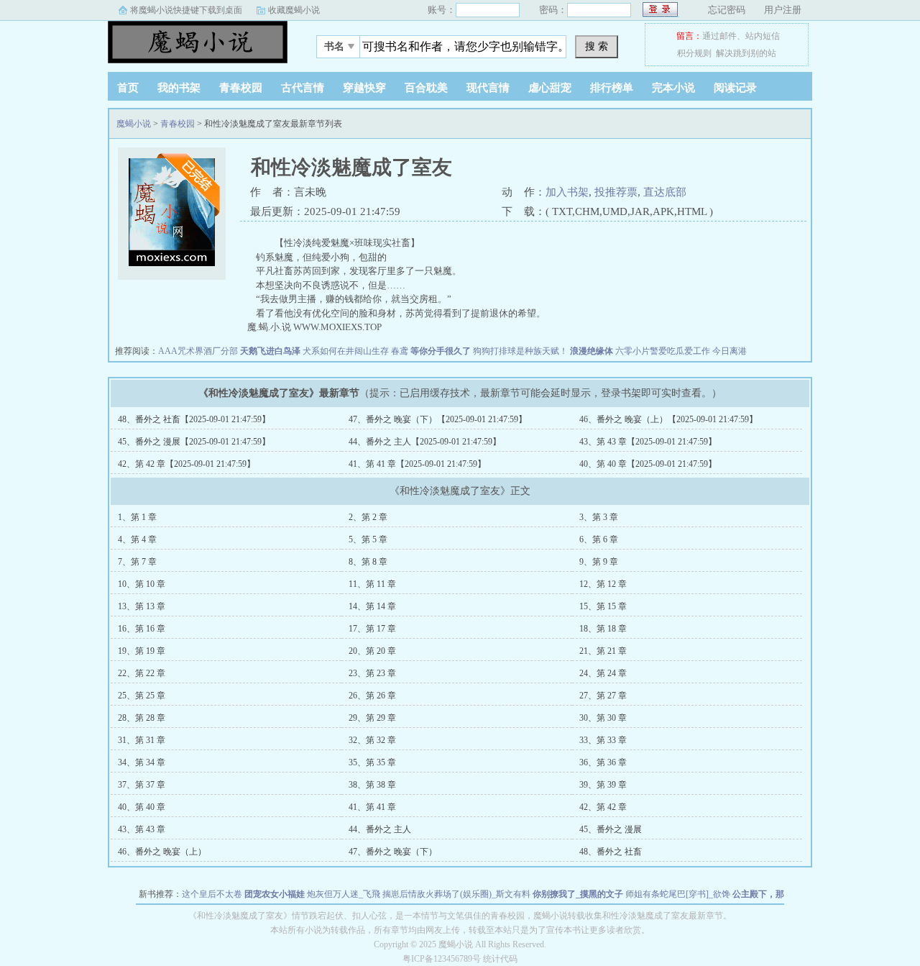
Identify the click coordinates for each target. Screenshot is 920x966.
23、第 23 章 (372, 673)
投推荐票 (616, 192)
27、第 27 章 (603, 696)
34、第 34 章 (141, 762)
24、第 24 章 (603, 673)
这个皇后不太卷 (212, 894)
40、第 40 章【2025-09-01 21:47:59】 (648, 464)
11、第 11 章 (372, 584)
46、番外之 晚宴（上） (162, 852)
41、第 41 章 (372, 807)
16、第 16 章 (141, 629)
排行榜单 (611, 88)
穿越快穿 (364, 88)
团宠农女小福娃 (274, 894)
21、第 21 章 (603, 651)
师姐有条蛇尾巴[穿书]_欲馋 (677, 894)
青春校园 (240, 88)
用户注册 (782, 9)
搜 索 (596, 46)
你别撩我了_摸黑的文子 (578, 894)
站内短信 (762, 36)
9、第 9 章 (598, 562)
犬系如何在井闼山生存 (346, 351)
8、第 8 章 (368, 562)
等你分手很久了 (440, 351)
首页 (128, 88)
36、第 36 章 (603, 762)
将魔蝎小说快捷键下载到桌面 (186, 10)
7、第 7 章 (137, 562)
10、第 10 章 (141, 584)
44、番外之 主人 (380, 829)
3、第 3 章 (598, 517)
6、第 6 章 (598, 539)
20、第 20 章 (372, 651)
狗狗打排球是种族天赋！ (520, 351)
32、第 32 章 (372, 740)
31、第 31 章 (141, 740)
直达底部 (664, 192)
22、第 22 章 (141, 673)
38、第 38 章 (372, 785)
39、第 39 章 (603, 785)
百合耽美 (426, 88)
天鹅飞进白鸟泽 (270, 351)
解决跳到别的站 (746, 53)
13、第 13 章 (141, 606)
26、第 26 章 (372, 696)
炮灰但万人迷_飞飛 (343, 894)
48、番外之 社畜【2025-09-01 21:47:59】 (194, 419)
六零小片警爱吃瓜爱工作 (662, 351)
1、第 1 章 (137, 517)
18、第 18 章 (603, 629)
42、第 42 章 (603, 807)
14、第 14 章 (372, 606)
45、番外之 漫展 (610, 829)
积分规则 (694, 53)
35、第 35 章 (372, 762)
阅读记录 (735, 88)
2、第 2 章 (368, 517)
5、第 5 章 (368, 539)
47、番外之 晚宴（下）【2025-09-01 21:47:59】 (438, 419)
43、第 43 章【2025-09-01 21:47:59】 (648, 442)
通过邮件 (719, 36)
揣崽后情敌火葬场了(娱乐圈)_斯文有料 (456, 894)
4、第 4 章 (137, 539)
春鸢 (399, 351)
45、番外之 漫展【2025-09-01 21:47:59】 (194, 442)
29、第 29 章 (372, 718)
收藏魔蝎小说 (294, 10)
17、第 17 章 (372, 629)
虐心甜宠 (549, 88)
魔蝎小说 (198, 42)
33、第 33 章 (603, 740)
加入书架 (567, 192)
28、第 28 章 (141, 718)
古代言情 (302, 88)
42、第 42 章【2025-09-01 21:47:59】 (186, 464)
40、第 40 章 (141, 807)
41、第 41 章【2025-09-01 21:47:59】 (417, 464)
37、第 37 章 (141, 785)
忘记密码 (726, 9)
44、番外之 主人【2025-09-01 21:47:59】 (425, 442)
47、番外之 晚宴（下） (393, 852)
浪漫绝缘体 (591, 351)
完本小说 (673, 88)
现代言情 (488, 88)
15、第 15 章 (603, 606)
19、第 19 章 (141, 651)
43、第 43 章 (141, 829)
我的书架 (179, 88)
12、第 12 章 (603, 584)
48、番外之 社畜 (610, 852)
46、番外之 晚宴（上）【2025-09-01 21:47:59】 (668, 419)
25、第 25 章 (141, 696)
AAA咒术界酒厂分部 (198, 351)
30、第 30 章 (603, 718)
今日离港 (729, 351)
